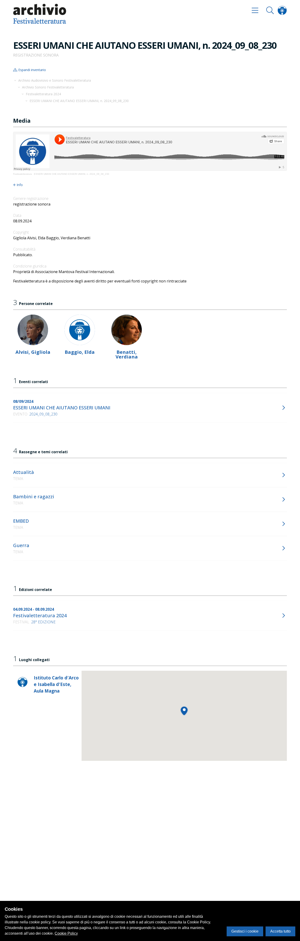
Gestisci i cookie (245, 931)
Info (20, 185)
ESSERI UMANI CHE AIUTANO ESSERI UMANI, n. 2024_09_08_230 (71, 174)
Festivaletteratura (22, 174)
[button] (184, 711)
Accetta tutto (280, 931)
